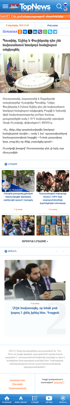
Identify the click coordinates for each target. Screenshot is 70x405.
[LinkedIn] (35, 32)
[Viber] (40, 32)
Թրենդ (63, 402)
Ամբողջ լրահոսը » (35, 241)
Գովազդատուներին (17, 388)
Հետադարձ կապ (17, 380)
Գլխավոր (7, 402)
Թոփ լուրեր (21, 402)
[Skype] (50, 32)
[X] (30, 32)
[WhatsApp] (45, 32)
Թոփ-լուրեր (52, 25)
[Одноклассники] (20, 32)
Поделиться (10, 31)
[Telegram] (55, 32)
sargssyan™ (59, 382)
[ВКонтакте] (25, 32)
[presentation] (57, 251)
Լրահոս (35, 402)
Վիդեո (49, 402)
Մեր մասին (17, 384)
